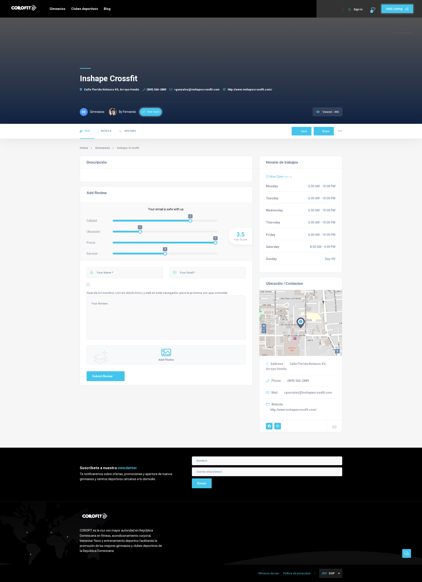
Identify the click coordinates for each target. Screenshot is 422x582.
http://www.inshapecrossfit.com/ (249, 89)
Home (84, 148)
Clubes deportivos (84, 9)
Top (87, 131)
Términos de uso (268, 573)
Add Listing (394, 9)
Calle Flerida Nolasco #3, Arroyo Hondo (111, 89)
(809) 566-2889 (156, 89)
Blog (107, 9)
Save (303, 131)
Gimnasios (57, 9)
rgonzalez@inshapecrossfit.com (197, 89)
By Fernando (127, 112)
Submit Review (102, 376)
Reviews (130, 131)
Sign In (358, 9)
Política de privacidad (296, 573)
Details (106, 131)
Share (325, 131)
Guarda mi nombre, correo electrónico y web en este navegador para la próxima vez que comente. (157, 293)
